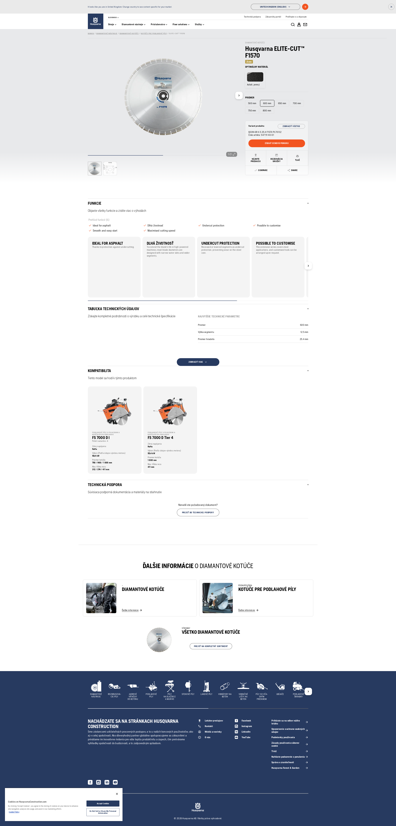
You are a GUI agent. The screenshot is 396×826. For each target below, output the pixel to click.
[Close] (117, 793)
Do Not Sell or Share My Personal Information (103, 812)
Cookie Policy (14, 812)
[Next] (239, 95)
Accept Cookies (103, 803)
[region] (64, 804)
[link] (95, 21)
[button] (198, 512)
